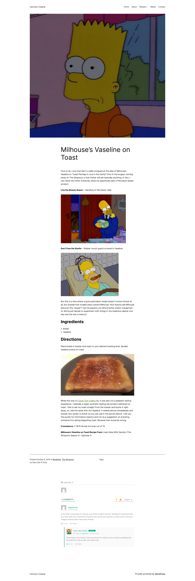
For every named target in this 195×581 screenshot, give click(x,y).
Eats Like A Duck (80, 531)
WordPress (160, 574)
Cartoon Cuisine (37, 7)
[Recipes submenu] (147, 6)
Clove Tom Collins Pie (88, 401)
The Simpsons (68, 459)
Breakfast (57, 459)
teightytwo (85, 533)
